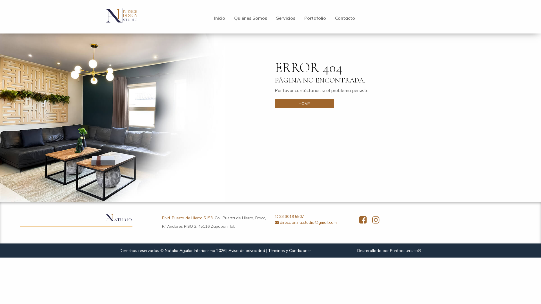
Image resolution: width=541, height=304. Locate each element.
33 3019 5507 (291, 216)
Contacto (345, 18)
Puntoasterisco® (405, 250)
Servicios (285, 18)
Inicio (219, 18)
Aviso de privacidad (247, 250)
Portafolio (315, 18)
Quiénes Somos (250, 18)
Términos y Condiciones (290, 250)
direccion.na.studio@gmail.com (308, 222)
